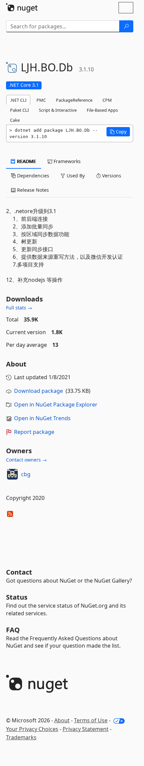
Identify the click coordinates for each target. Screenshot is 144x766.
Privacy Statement (86, 729)
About (62, 720)
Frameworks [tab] (66, 161)
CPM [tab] (107, 100)
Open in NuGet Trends (42, 418)
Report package (34, 432)
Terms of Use (90, 720)
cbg (25, 474)
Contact (19, 572)
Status (16, 597)
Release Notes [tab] (32, 190)
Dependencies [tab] (32, 175)
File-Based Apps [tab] (102, 110)
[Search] (126, 26)
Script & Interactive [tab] (58, 110)
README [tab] (26, 161)
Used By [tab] (75, 175)
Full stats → (19, 307)
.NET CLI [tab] (18, 100)
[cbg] (12, 474)
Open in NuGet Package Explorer (55, 404)
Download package (38, 391)
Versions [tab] (111, 175)
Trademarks (21, 737)
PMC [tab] (41, 100)
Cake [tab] (15, 120)
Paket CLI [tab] (19, 110)
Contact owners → (26, 460)
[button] (118, 131)
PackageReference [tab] (74, 100)
